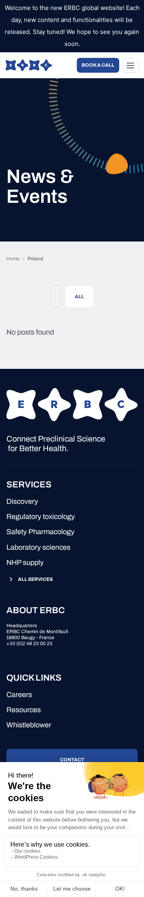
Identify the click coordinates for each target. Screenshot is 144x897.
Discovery (22, 501)
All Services (35, 579)
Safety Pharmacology (40, 532)
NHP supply (25, 562)
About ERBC (35, 610)
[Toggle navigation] (130, 65)
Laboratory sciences (38, 547)
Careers (19, 695)
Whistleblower (28, 725)
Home (13, 258)
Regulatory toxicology (40, 517)
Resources (23, 710)
